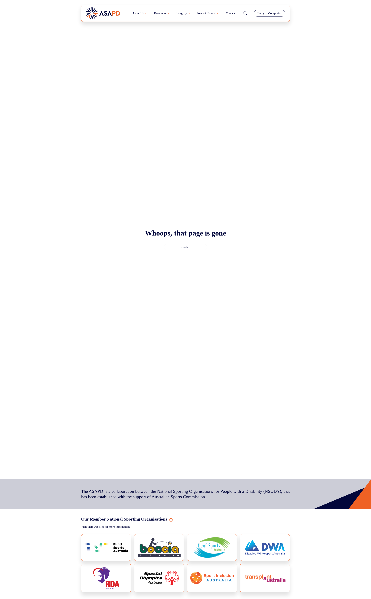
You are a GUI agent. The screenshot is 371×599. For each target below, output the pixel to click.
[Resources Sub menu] (169, 13)
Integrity (182, 13)
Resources (160, 13)
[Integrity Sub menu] (189, 13)
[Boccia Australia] (159, 547)
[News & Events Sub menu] (218, 13)
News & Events (206, 13)
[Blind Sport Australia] (106, 547)
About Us (138, 13)
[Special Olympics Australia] (159, 578)
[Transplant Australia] (265, 578)
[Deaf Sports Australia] (212, 547)
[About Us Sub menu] (146, 13)
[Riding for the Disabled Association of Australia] (106, 578)
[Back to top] (362, 592)
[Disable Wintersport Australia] (265, 547)
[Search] (245, 13)
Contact (230, 13)
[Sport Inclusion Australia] (212, 578)
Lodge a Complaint (269, 13)
